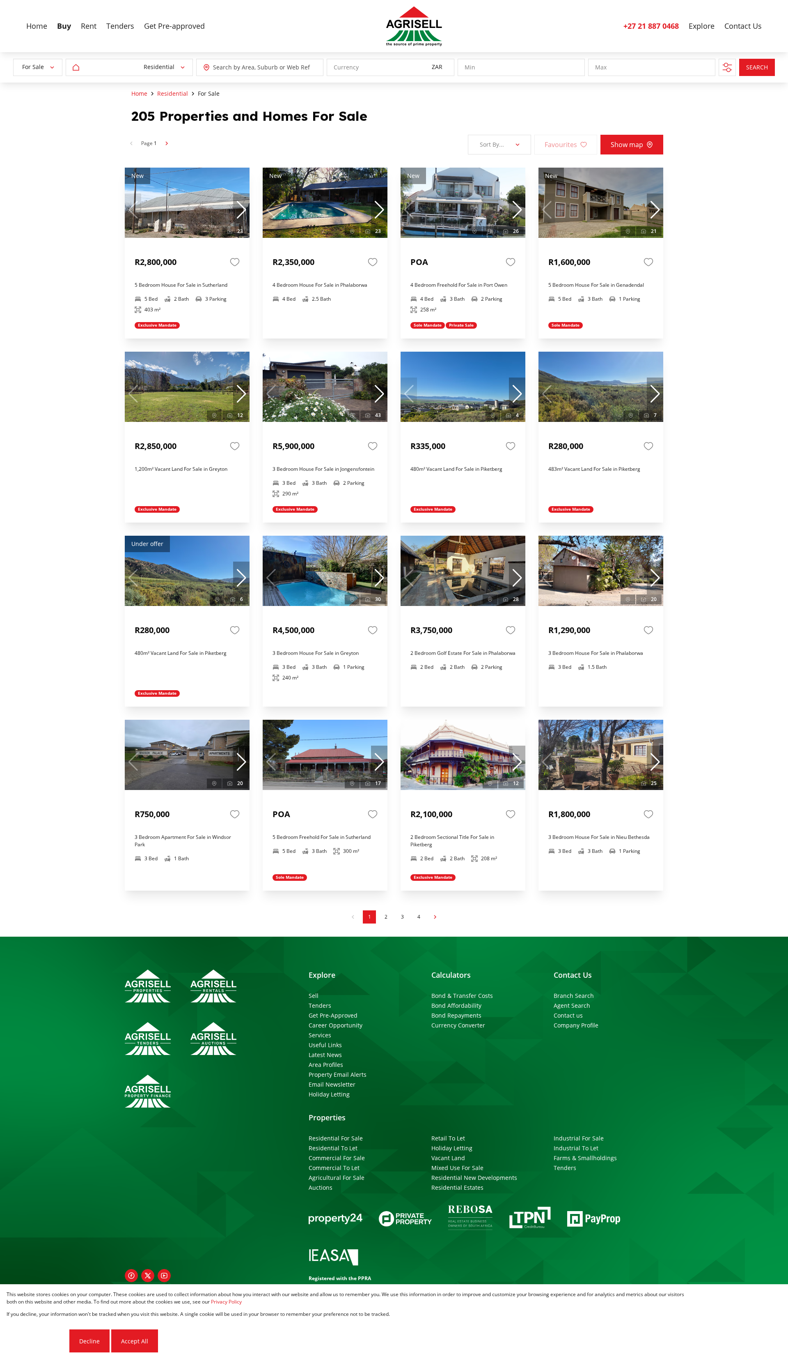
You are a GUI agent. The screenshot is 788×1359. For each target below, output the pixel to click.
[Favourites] (235, 262)
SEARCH (757, 67)
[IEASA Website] (334, 1258)
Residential (172, 93)
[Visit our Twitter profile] (147, 1275)
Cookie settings (37, 1341)
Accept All (134, 1341)
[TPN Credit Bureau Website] (530, 1219)
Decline (89, 1341)
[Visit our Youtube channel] (164, 1275)
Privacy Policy (226, 1301)
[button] (241, 209)
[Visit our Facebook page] (131, 1275)
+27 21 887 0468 (651, 26)
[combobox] (250, 67)
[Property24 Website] (335, 1219)
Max (601, 67)
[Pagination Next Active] (166, 143)
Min (470, 67)
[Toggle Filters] (727, 67)
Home (139, 93)
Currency (346, 67)
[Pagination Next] (435, 917)
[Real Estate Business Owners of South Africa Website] (470, 1218)
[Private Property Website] (405, 1219)
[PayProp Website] (593, 1219)
